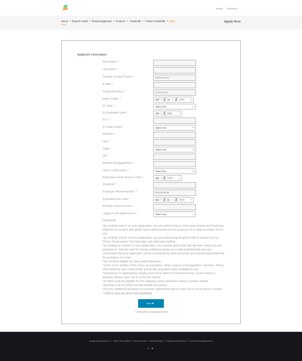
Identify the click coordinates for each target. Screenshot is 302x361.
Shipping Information (99, 341)
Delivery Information (176, 341)
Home (64, 21)
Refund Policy (157, 341)
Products (121, 21)
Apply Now (232, 21)
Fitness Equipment (102, 21)
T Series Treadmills (155, 21)
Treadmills (135, 21)
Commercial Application (201, 341)
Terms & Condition (122, 341)
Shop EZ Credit (80, 21)
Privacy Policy (141, 341)
